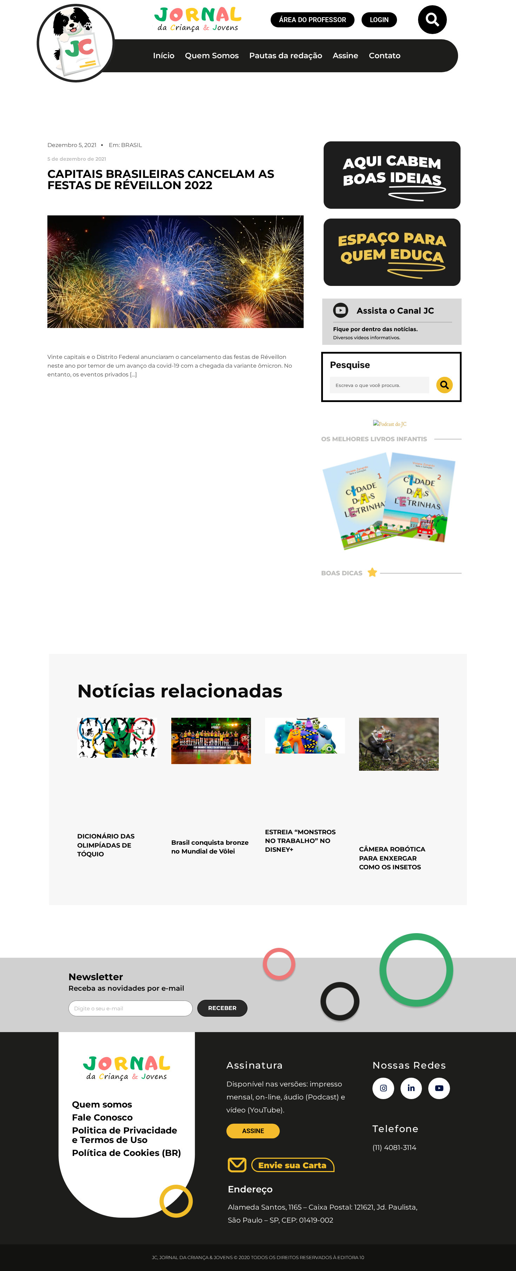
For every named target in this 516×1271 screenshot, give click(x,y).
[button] (432, 19)
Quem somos (102, 1104)
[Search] (444, 385)
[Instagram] (383, 1088)
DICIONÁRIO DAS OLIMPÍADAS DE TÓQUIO (105, 845)
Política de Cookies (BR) (126, 1153)
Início (163, 55)
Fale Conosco (102, 1117)
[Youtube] (439, 1088)
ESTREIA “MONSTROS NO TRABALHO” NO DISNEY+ (300, 841)
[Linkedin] (411, 1088)
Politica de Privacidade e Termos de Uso (124, 1135)
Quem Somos (212, 55)
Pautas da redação (285, 55)
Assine (345, 55)
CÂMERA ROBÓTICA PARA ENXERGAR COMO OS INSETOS (392, 858)
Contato (385, 55)
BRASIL (131, 145)
